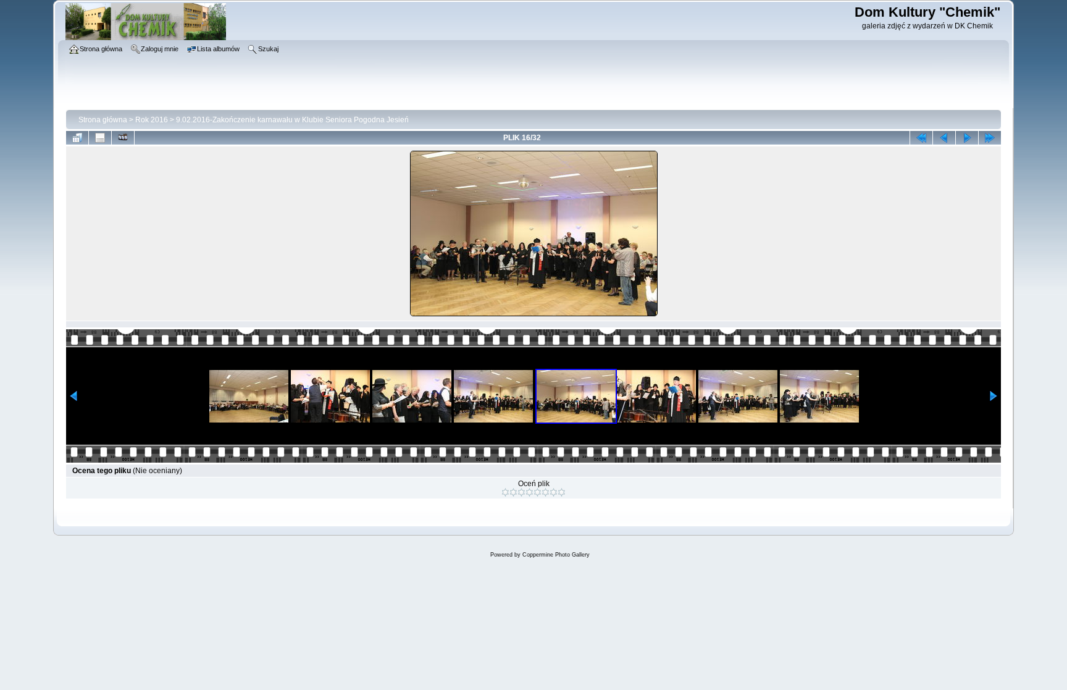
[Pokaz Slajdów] (123, 138)
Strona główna (102, 120)
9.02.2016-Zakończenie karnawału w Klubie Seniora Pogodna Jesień (292, 120)
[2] (513, 492)
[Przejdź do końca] (990, 138)
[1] (505, 492)
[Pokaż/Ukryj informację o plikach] (100, 138)
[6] (546, 492)
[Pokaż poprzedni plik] (944, 138)
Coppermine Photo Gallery (556, 555)
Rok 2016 (151, 120)
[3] (521, 492)
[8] (562, 492)
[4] (529, 492)
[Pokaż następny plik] (967, 138)
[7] (554, 492)
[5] (538, 492)
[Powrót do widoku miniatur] (77, 138)
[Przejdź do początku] (921, 138)
